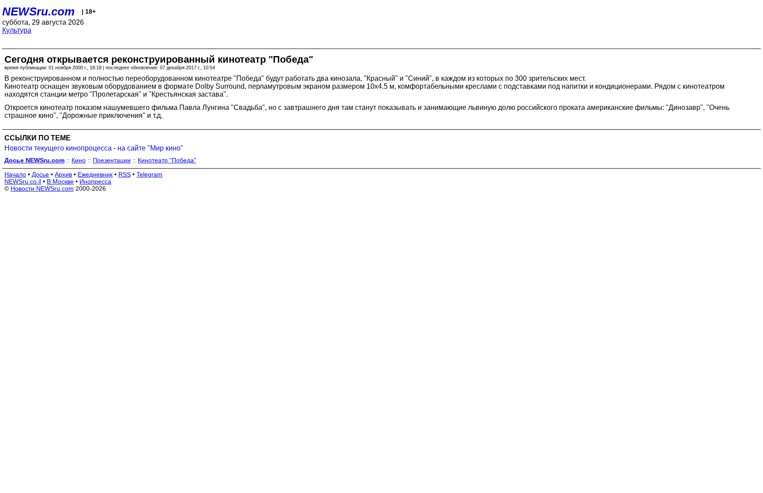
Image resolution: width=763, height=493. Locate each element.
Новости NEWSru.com (42, 188)
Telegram (149, 174)
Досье (40, 174)
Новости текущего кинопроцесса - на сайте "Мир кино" (93, 148)
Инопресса (95, 181)
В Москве (60, 181)
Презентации (112, 160)
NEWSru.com (38, 11)
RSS (124, 174)
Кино (79, 160)
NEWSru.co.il (22, 181)
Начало (15, 174)
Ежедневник (95, 174)
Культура (16, 30)
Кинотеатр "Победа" (167, 160)
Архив (63, 174)
